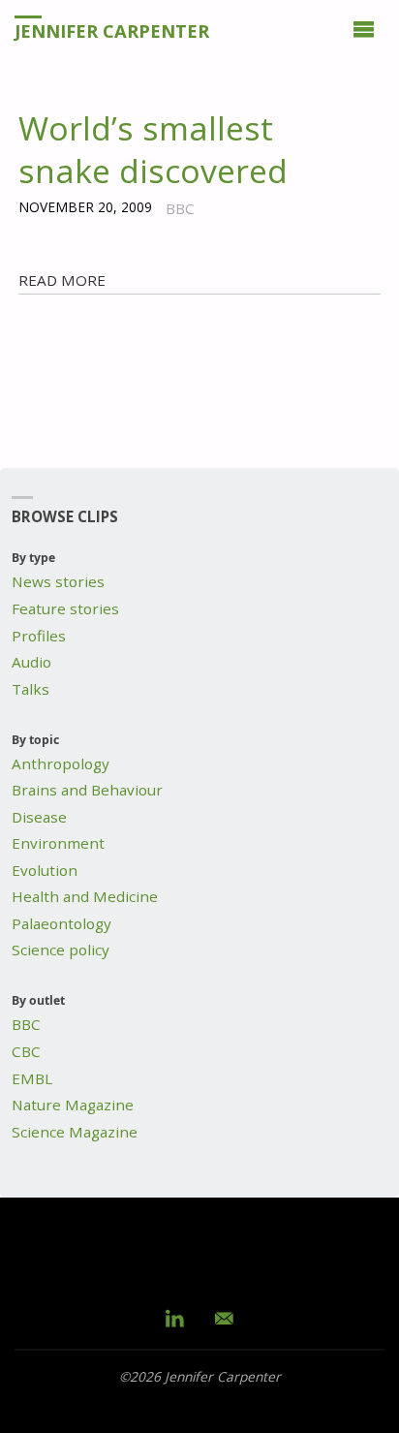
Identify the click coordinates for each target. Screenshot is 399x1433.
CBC (26, 1051)
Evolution (44, 870)
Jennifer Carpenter (112, 30)
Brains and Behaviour (87, 789)
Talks (30, 689)
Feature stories (65, 608)
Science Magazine (75, 1131)
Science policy (60, 949)
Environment (58, 843)
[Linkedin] (176, 1317)
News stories (58, 581)
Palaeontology (61, 923)
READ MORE (62, 280)
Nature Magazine (73, 1104)
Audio (31, 661)
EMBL (32, 1078)
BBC (26, 1024)
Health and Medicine (85, 896)
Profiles (39, 635)
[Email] (224, 1317)
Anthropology (60, 763)
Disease (39, 816)
